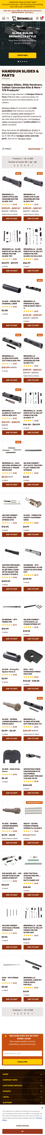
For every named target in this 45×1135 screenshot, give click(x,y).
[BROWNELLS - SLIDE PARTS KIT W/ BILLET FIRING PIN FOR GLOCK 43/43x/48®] (33, 236)
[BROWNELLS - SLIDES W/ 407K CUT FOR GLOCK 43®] (12, 398)
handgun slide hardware (21, 114)
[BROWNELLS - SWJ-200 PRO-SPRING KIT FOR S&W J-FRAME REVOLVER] (12, 450)
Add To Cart (12, 219)
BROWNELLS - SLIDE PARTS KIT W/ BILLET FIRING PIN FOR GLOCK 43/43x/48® (33, 252)
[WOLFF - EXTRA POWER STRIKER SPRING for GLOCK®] (33, 811)
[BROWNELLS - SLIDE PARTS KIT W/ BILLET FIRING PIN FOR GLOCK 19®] (12, 236)
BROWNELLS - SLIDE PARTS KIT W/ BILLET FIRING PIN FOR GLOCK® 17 (33, 414)
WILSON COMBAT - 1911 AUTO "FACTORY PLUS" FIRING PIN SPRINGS (33, 466)
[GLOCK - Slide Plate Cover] (12, 756)
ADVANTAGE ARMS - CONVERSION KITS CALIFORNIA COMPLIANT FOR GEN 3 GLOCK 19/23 (33, 773)
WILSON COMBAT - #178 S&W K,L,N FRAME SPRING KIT (32, 621)
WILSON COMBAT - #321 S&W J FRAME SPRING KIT (11, 927)
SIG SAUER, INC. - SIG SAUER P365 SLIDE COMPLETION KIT (11, 875)
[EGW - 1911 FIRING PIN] (12, 965)
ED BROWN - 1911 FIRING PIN (9, 620)
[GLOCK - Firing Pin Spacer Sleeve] (12, 656)
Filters (8, 149)
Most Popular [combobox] (34, 149)
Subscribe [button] (22, 1062)
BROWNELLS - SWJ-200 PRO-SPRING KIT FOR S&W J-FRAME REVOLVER (11, 466)
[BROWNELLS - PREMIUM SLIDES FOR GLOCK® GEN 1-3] (33, 288)
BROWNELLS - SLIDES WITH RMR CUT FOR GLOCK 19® (11, 358)
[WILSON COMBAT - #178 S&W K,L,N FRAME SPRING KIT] (33, 607)
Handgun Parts (24, 138)
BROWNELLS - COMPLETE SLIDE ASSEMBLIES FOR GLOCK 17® (31, 359)
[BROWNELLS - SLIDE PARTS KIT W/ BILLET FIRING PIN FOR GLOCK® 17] (33, 398)
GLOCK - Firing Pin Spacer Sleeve (10, 670)
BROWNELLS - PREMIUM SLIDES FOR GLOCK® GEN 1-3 (33, 304)
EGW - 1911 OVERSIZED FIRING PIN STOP (32, 671)
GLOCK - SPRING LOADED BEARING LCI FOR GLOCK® (11, 721)
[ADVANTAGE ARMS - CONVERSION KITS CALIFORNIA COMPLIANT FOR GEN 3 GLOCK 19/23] (33, 756)
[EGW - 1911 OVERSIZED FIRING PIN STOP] (33, 656)
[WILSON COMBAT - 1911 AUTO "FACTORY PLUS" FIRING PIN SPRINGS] (33, 450)
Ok (22, 1131)
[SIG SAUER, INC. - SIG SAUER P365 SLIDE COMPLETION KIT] (12, 860)
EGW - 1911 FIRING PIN (10, 979)
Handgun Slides (9, 108)
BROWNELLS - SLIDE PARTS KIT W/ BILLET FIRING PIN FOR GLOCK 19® (11, 252)
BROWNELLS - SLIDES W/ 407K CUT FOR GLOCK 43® (11, 413)
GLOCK (35, 130)
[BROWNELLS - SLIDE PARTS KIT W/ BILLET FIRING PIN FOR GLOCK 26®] (33, 913)
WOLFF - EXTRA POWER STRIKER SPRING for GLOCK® (33, 825)
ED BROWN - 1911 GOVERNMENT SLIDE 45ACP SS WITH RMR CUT (33, 568)
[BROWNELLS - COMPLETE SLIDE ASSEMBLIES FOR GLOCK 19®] (33, 181)
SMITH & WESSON (9, 133)
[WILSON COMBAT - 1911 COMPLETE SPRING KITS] (12, 502)
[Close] (42, 1107)
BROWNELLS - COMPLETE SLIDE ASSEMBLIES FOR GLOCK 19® (31, 197)
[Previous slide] (2, 43)
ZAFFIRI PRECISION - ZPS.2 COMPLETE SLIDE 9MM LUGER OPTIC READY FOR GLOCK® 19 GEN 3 (11, 569)
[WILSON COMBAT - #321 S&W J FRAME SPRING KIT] (12, 913)
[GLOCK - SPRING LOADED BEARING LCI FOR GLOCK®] (12, 706)
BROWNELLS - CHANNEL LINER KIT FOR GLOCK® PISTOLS (33, 981)
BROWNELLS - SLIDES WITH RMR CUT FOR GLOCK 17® (33, 721)
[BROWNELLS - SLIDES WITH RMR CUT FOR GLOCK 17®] (33, 706)
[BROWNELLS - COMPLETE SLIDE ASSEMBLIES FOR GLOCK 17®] (33, 343)
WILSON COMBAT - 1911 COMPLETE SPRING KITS (10, 517)
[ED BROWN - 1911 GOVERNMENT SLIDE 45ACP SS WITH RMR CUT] (33, 552)
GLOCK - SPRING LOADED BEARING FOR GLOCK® (10, 825)
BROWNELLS (25, 130)
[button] (4, 18)
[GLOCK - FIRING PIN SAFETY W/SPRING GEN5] (33, 502)
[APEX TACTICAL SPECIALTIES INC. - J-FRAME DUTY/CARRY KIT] (33, 860)
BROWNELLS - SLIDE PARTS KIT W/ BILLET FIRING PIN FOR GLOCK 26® (33, 929)
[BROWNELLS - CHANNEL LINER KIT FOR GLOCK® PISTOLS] (33, 965)
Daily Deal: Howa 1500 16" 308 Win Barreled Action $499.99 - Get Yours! (23, 11)
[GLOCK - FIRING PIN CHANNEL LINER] (12, 288)
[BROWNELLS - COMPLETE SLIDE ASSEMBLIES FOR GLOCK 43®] (12, 181)
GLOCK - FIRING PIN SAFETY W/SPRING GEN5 (32, 517)
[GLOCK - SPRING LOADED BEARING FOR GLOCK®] (12, 811)
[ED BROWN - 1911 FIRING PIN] (12, 607)
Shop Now (22, 55)
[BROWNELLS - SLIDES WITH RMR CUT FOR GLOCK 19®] (12, 343)
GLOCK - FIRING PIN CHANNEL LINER (11, 302)
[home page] (22, 18)
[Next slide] (42, 43)
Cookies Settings (22, 1125)
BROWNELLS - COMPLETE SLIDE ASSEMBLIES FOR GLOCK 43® (10, 197)
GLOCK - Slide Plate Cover (11, 770)
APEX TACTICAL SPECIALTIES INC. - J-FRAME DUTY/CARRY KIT (32, 876)
